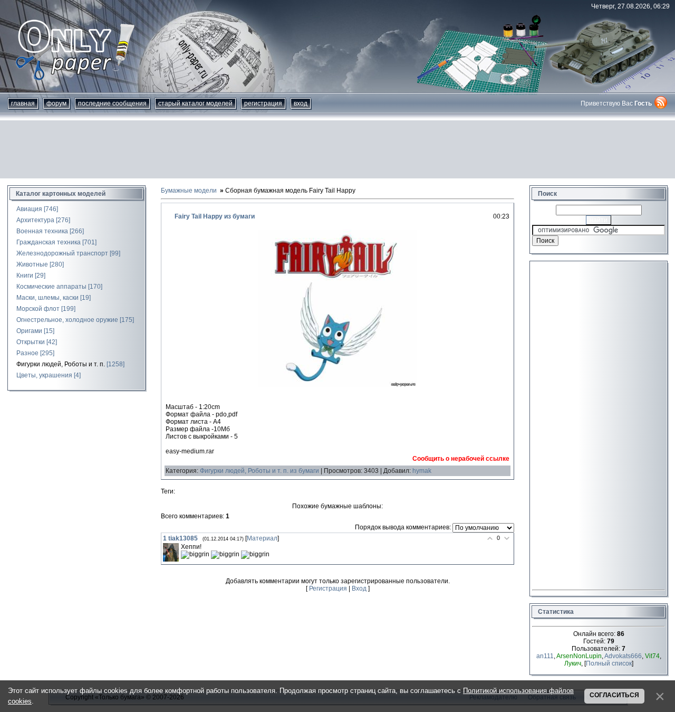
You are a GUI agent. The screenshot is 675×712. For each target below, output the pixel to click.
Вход (300, 103)
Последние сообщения (112, 103)
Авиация (29, 209)
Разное (27, 353)
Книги (24, 275)
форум (56, 103)
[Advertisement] (337, 149)
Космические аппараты (51, 286)
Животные (32, 264)
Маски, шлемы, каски (47, 297)
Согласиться (614, 695)
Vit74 (652, 656)
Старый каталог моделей (195, 103)
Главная (23, 103)
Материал (262, 538)
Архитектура (35, 220)
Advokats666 (623, 656)
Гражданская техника (48, 242)
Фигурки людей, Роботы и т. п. (60, 364)
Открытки (30, 342)
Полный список (609, 663)
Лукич (572, 663)
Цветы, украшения (44, 375)
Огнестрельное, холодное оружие (67, 320)
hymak (421, 470)
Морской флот (38, 308)
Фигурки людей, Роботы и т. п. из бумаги (259, 470)
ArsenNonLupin (579, 656)
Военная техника (42, 231)
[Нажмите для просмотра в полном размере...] (337, 384)
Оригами (29, 331)
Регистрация (263, 103)
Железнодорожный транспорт (62, 253)
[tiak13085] (171, 552)
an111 (545, 656)
